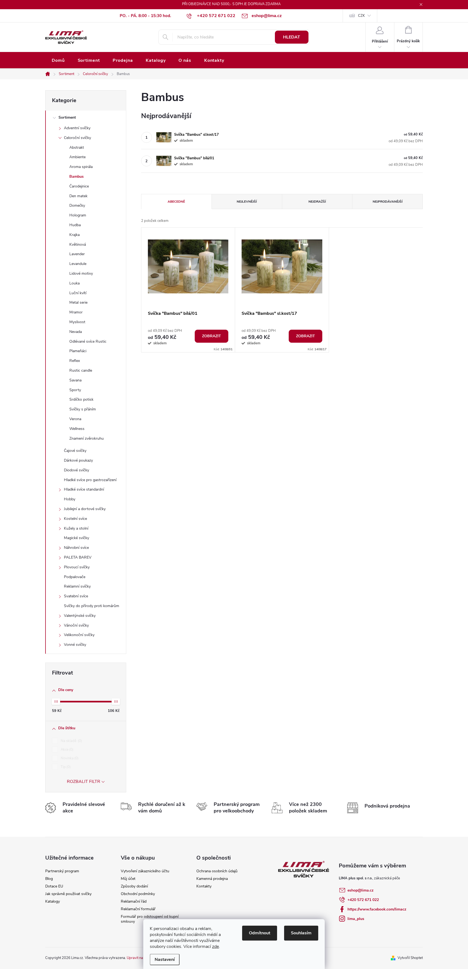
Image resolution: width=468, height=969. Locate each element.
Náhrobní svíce (76, 547)
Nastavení (165, 959)
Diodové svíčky (76, 470)
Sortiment (67, 117)
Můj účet (128, 878)
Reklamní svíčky (77, 586)
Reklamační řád (134, 901)
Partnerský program (62, 871)
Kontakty (204, 886)
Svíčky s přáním (82, 409)
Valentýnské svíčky (80, 615)
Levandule (77, 263)
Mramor (76, 312)
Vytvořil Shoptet (410, 957)
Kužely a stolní (76, 528)
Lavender (77, 254)
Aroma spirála (81, 166)
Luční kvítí (77, 293)
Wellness (76, 428)
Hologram (77, 215)
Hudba (75, 225)
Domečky (77, 205)
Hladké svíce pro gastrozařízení (90, 479)
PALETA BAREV (78, 557)
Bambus (76, 176)
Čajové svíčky (75, 450)
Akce (66, 749)
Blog (49, 878)
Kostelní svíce (75, 518)
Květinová (77, 244)
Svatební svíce (76, 596)
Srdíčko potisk (81, 399)
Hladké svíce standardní (84, 489)
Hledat (291, 37)
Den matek (78, 196)
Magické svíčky (76, 537)
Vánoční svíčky (76, 625)
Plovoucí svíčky (77, 567)
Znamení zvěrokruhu (86, 438)
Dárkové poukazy (78, 460)
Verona (75, 419)
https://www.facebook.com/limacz (376, 909)
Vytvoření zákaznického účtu (145, 871)
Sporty (75, 390)
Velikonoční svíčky (79, 634)
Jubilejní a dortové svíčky (85, 508)
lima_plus (355, 918)
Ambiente (77, 157)
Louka (74, 283)
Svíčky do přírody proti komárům (91, 605)
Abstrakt (76, 147)
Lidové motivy (81, 273)
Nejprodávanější (387, 201)
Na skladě (71, 740)
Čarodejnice (79, 186)
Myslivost (77, 322)
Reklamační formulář (138, 909)
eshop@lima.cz (360, 890)
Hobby (69, 499)
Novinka (69, 758)
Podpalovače (74, 576)
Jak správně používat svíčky (68, 893)
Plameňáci (77, 351)
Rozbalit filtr (83, 782)
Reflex (74, 360)
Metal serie (78, 302)
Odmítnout (259, 933)
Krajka (74, 234)
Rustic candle (80, 370)
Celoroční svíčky (77, 137)
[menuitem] (58, 60)
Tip (65, 766)
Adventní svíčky (77, 128)
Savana (75, 380)
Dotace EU (54, 886)
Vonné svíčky (75, 644)
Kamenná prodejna (212, 878)
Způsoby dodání (134, 886)
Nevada (75, 331)
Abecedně (176, 201)
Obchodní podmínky (138, 893)
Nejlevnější (247, 201)
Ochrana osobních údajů (217, 871)
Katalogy (52, 901)
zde (215, 946)
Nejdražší (317, 201)
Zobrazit (211, 336)
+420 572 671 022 (363, 899)
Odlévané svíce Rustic (87, 341)
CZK (361, 15)
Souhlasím (301, 933)
